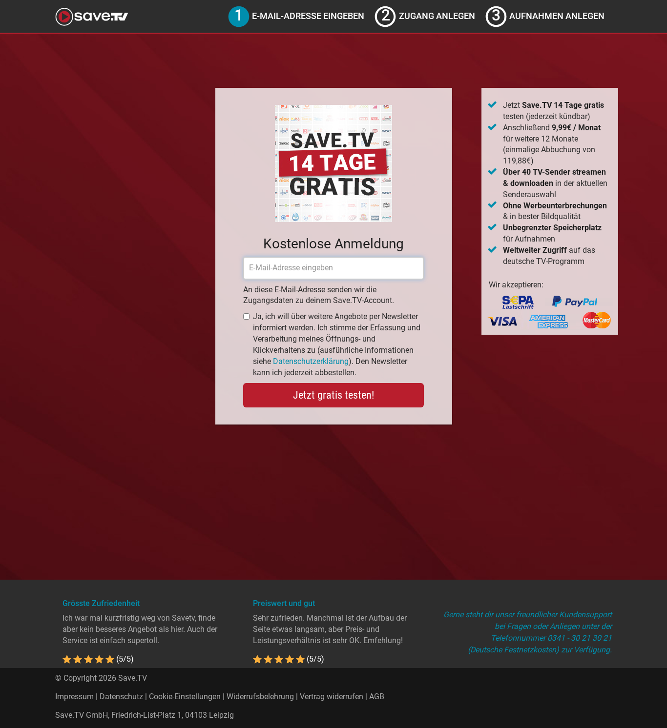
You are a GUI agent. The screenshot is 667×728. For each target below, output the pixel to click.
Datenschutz (121, 696)
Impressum (74, 696)
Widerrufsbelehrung (260, 696)
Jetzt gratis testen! (333, 395)
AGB (376, 696)
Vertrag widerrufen (331, 696)
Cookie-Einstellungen (185, 696)
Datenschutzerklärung (311, 361)
